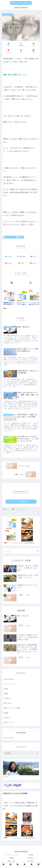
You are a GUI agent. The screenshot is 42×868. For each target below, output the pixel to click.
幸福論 (21, 237)
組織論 (5, 713)
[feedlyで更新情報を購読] (12, 282)
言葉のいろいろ (8, 722)
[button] (38, 551)
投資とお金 (7, 703)
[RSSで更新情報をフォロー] (30, 282)
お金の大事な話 (8, 679)
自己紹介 (6, 717)
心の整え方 (7, 698)
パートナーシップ (11, 237)
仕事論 (5, 689)
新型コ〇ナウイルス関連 (11, 708)
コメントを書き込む (21, 501)
